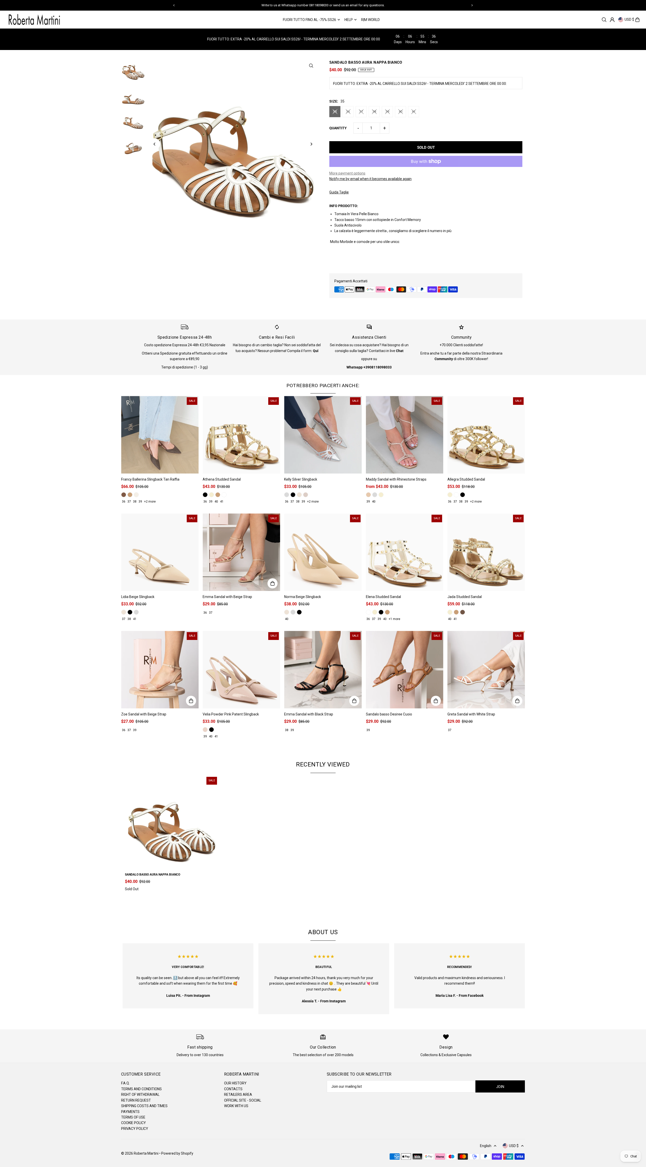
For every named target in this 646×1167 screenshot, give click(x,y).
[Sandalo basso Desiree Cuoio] (404, 669)
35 (335, 111)
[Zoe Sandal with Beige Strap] (160, 669)
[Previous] (174, 5)
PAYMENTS (130, 1112)
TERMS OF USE (133, 1117)
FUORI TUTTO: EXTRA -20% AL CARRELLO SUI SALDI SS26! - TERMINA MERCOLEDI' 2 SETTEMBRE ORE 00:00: (420, 84)
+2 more (150, 501)
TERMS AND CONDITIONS (141, 1089)
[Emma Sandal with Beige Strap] (241, 552)
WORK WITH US (236, 1106)
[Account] (612, 19)
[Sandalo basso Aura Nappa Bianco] (171, 822)
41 (413, 111)
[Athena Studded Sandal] (241, 435)
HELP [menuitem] (348, 20)
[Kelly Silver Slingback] (323, 435)
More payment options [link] (347, 173)
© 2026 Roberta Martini (140, 1153)
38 (374, 111)
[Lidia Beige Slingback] (160, 552)
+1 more (394, 619)
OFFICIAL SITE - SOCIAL (242, 1100)
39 (387, 111)
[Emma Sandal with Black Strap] (323, 669)
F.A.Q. (125, 1083)
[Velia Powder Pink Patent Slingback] (241, 669)
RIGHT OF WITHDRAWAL (140, 1094)
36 (348, 111)
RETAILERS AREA (238, 1094)
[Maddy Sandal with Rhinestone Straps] (404, 435)
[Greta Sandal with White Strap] (486, 669)
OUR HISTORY (235, 1083)
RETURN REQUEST (136, 1100)
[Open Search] (604, 19)
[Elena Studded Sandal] (404, 552)
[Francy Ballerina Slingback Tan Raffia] (160, 435)
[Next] (471, 5)
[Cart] (637, 19)
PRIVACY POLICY (134, 1129)
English (485, 1146)
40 (400, 111)
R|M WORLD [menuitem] (370, 20)
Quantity (338, 128)
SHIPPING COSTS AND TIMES (144, 1106)
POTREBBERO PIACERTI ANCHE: (322, 385)
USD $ (629, 20)
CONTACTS (233, 1089)
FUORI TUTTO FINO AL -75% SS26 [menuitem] (309, 20)
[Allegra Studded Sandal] (486, 435)
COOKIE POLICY (133, 1123)
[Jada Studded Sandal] (486, 552)
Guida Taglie (339, 192)
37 (361, 111)
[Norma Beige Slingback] (323, 552)
